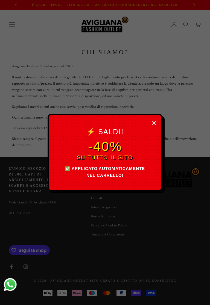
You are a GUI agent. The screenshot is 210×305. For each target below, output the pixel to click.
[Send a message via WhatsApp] (10, 284)
